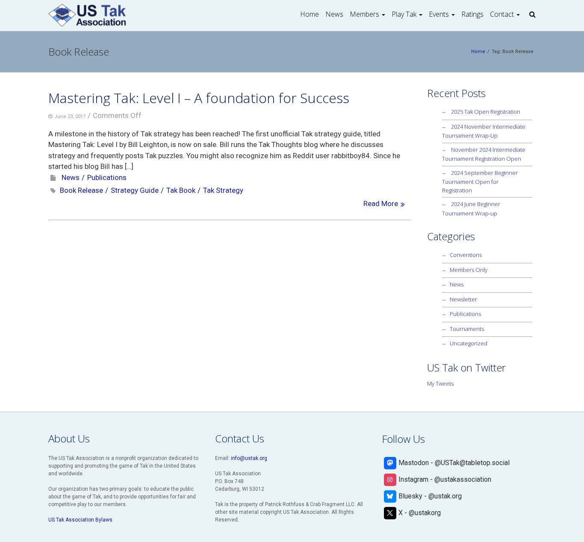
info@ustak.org (249, 458)
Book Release (81, 190)
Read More (380, 203)
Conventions (466, 255)
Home (309, 14)
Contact (502, 14)
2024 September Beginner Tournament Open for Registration (480, 181)
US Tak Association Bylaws (80, 520)
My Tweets (440, 383)
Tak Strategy (223, 190)
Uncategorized (468, 343)
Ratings (472, 14)
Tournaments (467, 329)
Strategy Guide (135, 190)
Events (439, 14)
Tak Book (180, 190)
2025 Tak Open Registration (485, 111)
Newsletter (463, 299)
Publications (107, 177)
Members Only (468, 270)
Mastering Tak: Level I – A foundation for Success (198, 97)
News (334, 14)
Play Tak (404, 14)
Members (364, 14)
